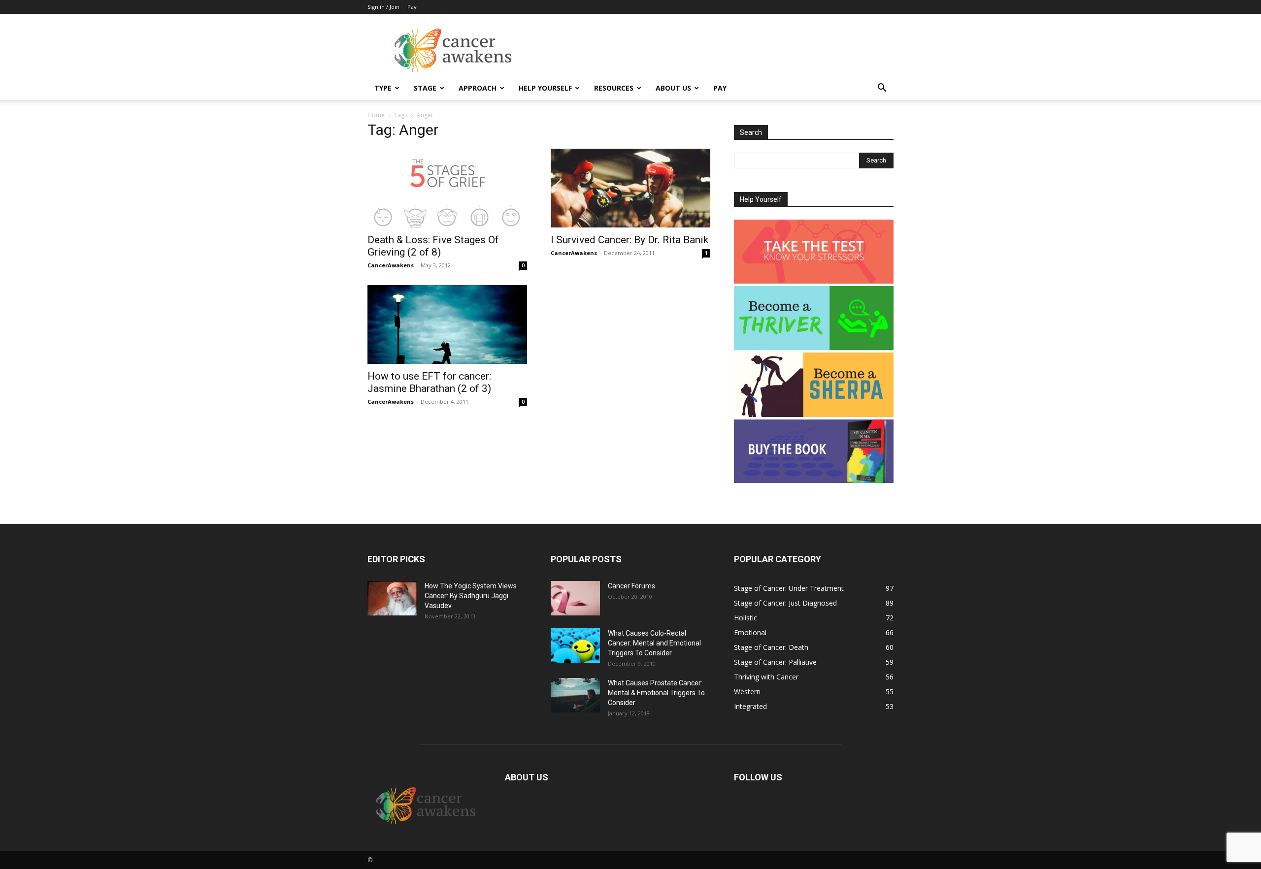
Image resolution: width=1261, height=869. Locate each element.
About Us (673, 88)
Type (383, 88)
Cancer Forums (631, 586)
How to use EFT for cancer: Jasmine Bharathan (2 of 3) (429, 382)
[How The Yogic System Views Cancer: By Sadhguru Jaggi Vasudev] (392, 598)
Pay (412, 6)
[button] (882, 89)
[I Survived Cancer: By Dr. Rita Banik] (630, 188)
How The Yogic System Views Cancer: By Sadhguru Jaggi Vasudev (471, 596)
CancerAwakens (390, 265)
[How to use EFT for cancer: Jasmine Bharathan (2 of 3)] (447, 324)
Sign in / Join (383, 6)
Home (376, 115)
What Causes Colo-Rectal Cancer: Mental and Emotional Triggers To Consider (654, 643)
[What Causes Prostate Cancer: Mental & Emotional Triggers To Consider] (575, 695)
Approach (478, 88)
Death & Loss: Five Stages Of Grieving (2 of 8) (433, 246)
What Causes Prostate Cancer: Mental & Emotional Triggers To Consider (656, 693)
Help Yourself (545, 88)
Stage (425, 88)
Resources (613, 88)
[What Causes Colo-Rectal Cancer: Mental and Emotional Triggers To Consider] (575, 645)
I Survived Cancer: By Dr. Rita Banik (629, 240)
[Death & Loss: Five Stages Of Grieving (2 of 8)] (447, 188)
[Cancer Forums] (575, 598)
